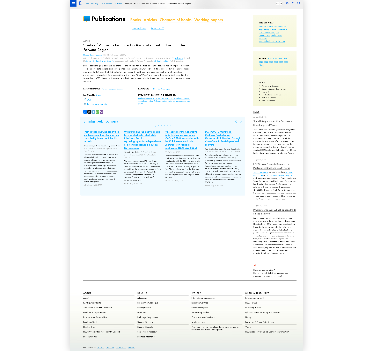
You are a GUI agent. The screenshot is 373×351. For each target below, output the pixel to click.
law (277, 32)
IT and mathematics (267, 32)
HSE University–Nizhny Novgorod (279, 175)
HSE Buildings (89, 327)
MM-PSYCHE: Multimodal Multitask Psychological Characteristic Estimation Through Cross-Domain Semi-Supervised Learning (222, 138)
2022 (266, 62)
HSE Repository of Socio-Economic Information (267, 331)
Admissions (142, 298)
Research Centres (199, 302)
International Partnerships (95, 317)
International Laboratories (203, 298)
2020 (276, 62)
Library (248, 317)
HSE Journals (251, 302)
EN (281, 3)
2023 (261, 62)
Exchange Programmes (147, 317)
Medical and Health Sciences (274, 94)
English (99, 95)
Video (248, 327)
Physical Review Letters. (93, 55)
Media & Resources (257, 293)
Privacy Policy (121, 347)
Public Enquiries (90, 336)
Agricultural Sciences (270, 86)
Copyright (110, 347)
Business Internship (146, 336)
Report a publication (139, 28)
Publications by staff (254, 298)
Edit (295, 347)
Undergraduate (144, 307)
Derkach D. (90, 61)
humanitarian (282, 29)
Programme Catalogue (147, 302)
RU (277, 3)
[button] (155, 125)
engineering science (267, 29)
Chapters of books (175, 19)
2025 (280, 58)
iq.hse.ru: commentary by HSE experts (262, 312)
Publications (108, 18)
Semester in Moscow (147, 331)
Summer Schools (145, 327)
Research (197, 293)
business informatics (267, 26)
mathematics (276, 35)
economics (281, 26)
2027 (270, 58)
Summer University (146, 322)
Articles (150, 19)
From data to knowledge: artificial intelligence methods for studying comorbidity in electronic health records (102, 136)
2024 (285, 58)
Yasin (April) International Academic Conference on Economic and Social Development (215, 328)
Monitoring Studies (200, 312)
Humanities (266, 91)
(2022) (164, 101)
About (87, 293)
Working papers (208, 19)
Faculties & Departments (94, 312)
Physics (105, 89)
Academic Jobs (198, 322)
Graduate (141, 312)
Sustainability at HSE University (97, 307)
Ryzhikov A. (166, 61)
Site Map (131, 347)
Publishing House (253, 307)
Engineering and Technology (274, 89)
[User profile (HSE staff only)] (293, 3)
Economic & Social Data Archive (260, 322)
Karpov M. (110, 61)
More (261, 65)
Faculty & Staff (90, 322)
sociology (263, 38)
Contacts (100, 347)
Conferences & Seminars (202, 317)
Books (135, 19)
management (264, 35)
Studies (142, 293)
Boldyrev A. (179, 58)
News (256, 111)
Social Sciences (268, 100)
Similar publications (100, 121)
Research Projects (199, 307)
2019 (281, 62)
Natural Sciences (269, 97)
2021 (271, 62)
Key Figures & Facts (92, 302)
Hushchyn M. (100, 61)
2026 (275, 58)
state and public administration (272, 41)
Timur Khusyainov (260, 172)
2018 (286, 62)
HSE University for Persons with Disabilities (102, 331)
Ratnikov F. (158, 61)
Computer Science (116, 89)
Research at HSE (157, 28)
